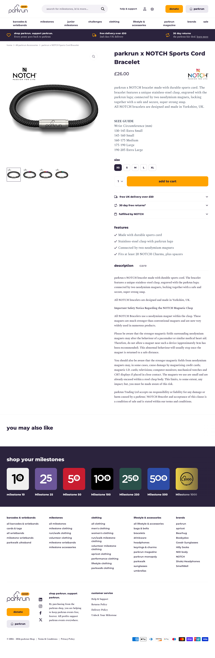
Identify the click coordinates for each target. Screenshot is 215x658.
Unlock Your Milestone (104, 615)
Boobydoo (182, 537)
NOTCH (180, 556)
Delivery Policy (99, 610)
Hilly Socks (182, 547)
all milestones (57, 523)
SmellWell (182, 566)
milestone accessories (62, 547)
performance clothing (104, 558)
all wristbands (15, 533)
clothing (114, 21)
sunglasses (140, 566)
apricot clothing (101, 553)
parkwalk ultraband (19, 542)
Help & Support (99, 599)
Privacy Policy (68, 639)
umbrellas (140, 570)
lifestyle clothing (101, 563)
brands (191, 21)
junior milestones (71, 23)
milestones (47, 21)
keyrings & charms (145, 547)
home (9, 45)
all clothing (98, 523)
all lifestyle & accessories (149, 523)
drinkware (140, 537)
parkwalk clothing (102, 568)
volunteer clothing (60, 537)
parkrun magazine (169, 23)
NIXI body (182, 551)
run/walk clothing (60, 533)
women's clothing (102, 533)
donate (174, 8)
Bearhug (181, 533)
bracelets (139, 533)
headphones (141, 542)
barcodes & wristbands (20, 23)
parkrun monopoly (145, 556)
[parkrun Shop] (18, 9)
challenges (95, 21)
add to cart (167, 181)
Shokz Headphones (188, 561)
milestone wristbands (20, 537)
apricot (180, 528)
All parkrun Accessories (27, 45)
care (143, 266)
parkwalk (139, 561)
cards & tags (14, 528)
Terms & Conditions (48, 639)
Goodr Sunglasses (187, 542)
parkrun (181, 523)
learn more (202, 36)
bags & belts (141, 528)
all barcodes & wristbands (22, 523)
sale (205, 21)
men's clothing (100, 528)
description (123, 266)
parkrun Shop (28, 639)
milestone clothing (60, 528)
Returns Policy (99, 604)
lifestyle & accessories (139, 23)
